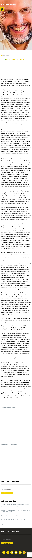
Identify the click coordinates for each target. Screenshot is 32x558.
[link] (2, 9)
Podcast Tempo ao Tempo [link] (8, 407)
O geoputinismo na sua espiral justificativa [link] (12, 524)
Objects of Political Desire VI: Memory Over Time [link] (14, 520)
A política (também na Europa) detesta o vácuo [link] (13, 515)
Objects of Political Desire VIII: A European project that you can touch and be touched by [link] (15, 505)
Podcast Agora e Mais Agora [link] (9, 444)
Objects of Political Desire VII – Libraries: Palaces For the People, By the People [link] (15, 510)
